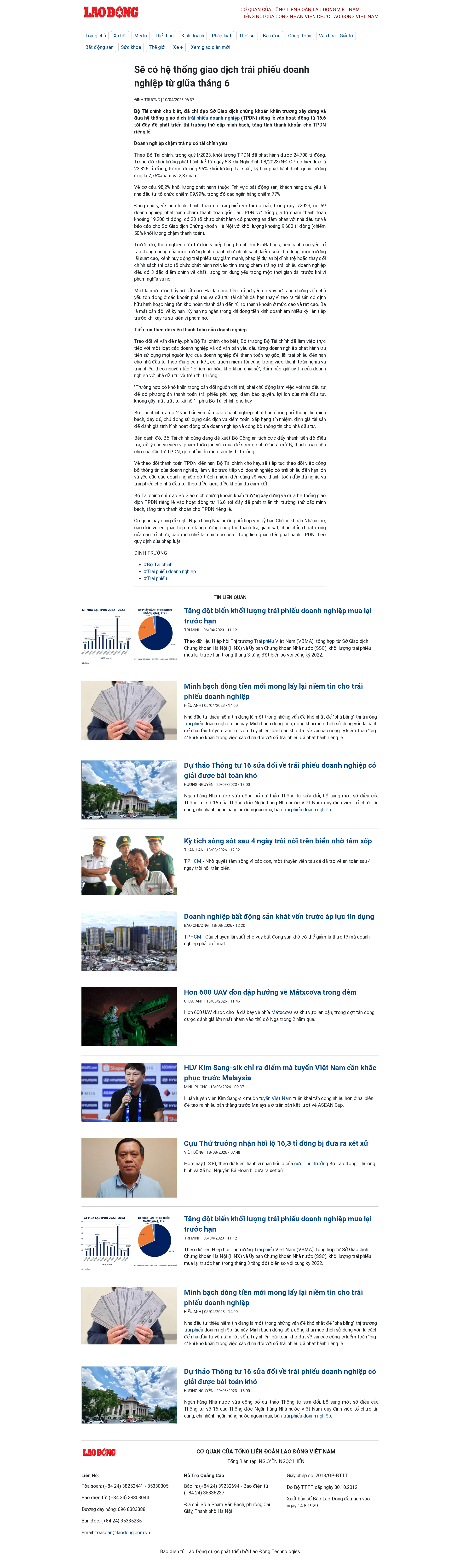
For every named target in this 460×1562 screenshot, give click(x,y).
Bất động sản (99, 47)
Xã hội (120, 36)
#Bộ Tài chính (158, 564)
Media (140, 36)
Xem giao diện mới (210, 47)
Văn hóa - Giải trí (336, 36)
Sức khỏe (131, 47)
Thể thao (164, 36)
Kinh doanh (192, 36)
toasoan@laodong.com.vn (122, 1532)
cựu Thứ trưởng (311, 1163)
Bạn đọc (272, 36)
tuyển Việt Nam (275, 1098)
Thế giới (157, 47)
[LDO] (129, 636)
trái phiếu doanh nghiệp (213, 118)
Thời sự (247, 36)
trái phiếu (193, 723)
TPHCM (192, 861)
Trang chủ (95, 36)
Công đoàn (299, 36)
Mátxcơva (282, 1012)
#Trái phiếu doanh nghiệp (170, 571)
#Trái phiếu (155, 578)
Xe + (178, 47)
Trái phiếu (264, 641)
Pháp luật (221, 36)
